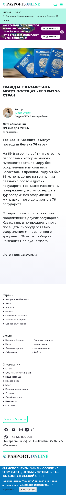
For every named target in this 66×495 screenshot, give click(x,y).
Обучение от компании (18, 372)
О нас (9, 368)
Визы (8, 344)
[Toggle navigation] (60, 4)
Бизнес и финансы (16, 340)
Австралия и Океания (17, 299)
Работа (37, 352)
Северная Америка (16, 323)
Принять (8, 489)
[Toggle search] (55, 4)
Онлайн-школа (14, 397)
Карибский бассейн (16, 315)
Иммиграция (40, 344)
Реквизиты (11, 401)
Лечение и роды (14, 348)
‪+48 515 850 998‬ (21, 437)
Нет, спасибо (28, 489)
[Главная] (22, 4)
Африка (10, 307)
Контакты (10, 405)
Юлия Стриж (23, 112)
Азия (8, 303)
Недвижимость (42, 348)
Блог (8, 385)
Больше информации (37, 484)
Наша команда (13, 377)
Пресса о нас (12, 381)
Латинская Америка (16, 319)
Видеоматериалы (43, 340)
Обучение (11, 352)
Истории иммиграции (17, 389)
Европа (9, 311)
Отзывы (10, 393)
